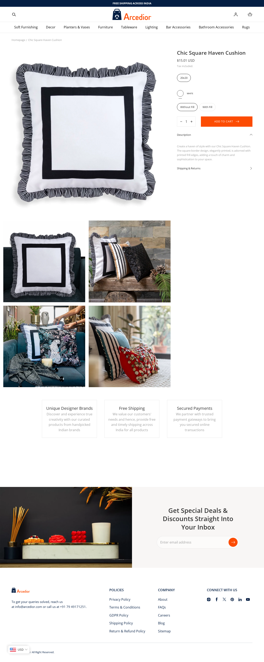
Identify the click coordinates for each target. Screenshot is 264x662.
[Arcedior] (132, 14)
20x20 (183, 78)
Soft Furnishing (26, 27)
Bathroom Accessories (216, 27)
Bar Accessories (178, 27)
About (162, 599)
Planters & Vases (77, 27)
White (180, 93)
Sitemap (164, 631)
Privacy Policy (119, 599)
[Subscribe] (233, 542)
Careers (164, 615)
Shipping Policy (121, 623)
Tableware (129, 27)
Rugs (246, 27)
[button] (14, 14)
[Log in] (235, 14)
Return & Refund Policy (127, 631)
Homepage (18, 40)
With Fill (207, 107)
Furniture (105, 27)
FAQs (162, 607)
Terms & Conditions (124, 607)
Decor (50, 27)
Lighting (151, 27)
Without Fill (187, 107)
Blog (161, 623)
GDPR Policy (118, 615)
